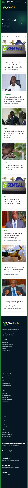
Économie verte (5, 368)
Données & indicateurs (7, 346)
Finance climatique (6, 371)
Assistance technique (7, 375)
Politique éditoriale (6, 424)
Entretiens (4, 361)
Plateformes (4, 393)
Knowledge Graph (6, 350)
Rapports (4, 408)
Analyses (4, 359)
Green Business (5, 482)
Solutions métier (5, 401)
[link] (3, 334)
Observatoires (5, 342)
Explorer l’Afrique (6, 383)
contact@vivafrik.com (7, 434)
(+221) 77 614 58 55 (6, 436)
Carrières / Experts (6, 426)
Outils (3, 412)
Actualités (4, 357)
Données (4, 410)
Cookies (22, 485)
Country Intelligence (6, 385)
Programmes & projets (7, 373)
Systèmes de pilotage (7, 399)
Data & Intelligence (6, 395)
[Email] (12, 334)
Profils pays (4, 348)
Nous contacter (5, 432)
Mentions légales (14, 482)
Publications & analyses (7, 344)
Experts (3, 377)
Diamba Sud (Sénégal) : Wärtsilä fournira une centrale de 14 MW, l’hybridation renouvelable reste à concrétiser (10, 2)
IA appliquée (5, 397)
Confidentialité (5, 485)
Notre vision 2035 (6, 422)
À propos (4, 420)
